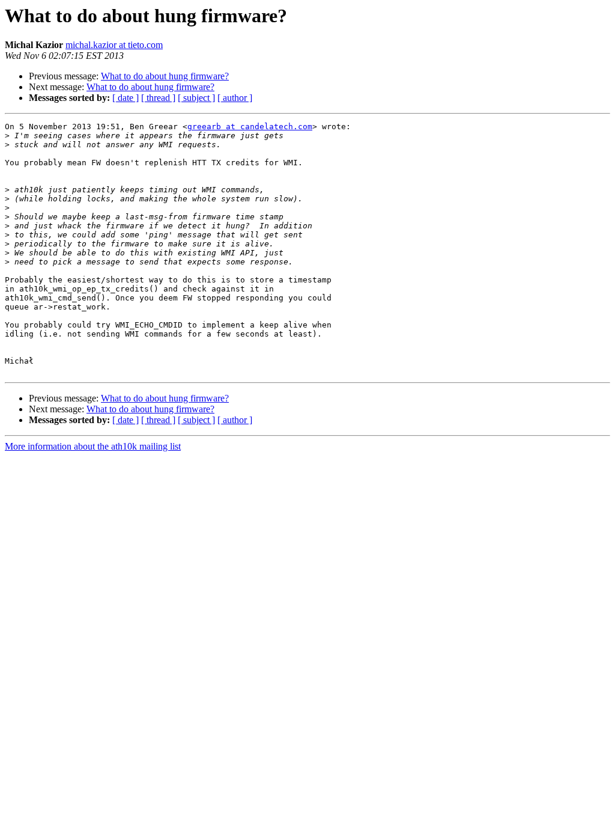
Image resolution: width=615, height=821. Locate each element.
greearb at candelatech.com (249, 126)
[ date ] (125, 98)
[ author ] (234, 98)
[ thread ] (158, 98)
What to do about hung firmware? (165, 76)
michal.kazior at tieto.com (114, 45)
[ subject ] (196, 98)
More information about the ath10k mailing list (93, 446)
